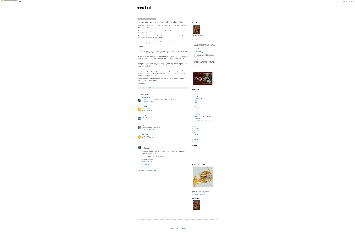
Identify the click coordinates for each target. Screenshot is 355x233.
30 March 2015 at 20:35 (148, 140)
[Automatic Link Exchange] (199, 194)
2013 (195, 128)
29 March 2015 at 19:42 (148, 120)
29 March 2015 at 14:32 (148, 101)
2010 (195, 135)
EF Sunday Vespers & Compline (203, 123)
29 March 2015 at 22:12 (148, 129)
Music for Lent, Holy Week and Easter (204, 120)
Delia (143, 106)
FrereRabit (145, 97)
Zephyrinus (145, 125)
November (198, 98)
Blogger (184, 228)
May (196, 106)
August (197, 102)
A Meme (196, 59)
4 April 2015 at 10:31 (147, 161)
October (197, 100)
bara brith (144, 8)
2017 (195, 92)
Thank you (197, 118)
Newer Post (141, 168)
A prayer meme (197, 51)
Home (163, 168)
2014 (195, 126)
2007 (195, 141)
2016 (195, 94)
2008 (195, 139)
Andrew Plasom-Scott (148, 145)
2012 (195, 130)
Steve (143, 134)
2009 (195, 137)
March (197, 111)
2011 (195, 132)
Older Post (185, 168)
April (196, 109)
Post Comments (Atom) (150, 170)
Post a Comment (144, 164)
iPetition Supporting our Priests (203, 116)
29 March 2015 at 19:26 (148, 111)
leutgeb (144, 116)
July (196, 104)
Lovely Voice (197, 42)
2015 (195, 96)
